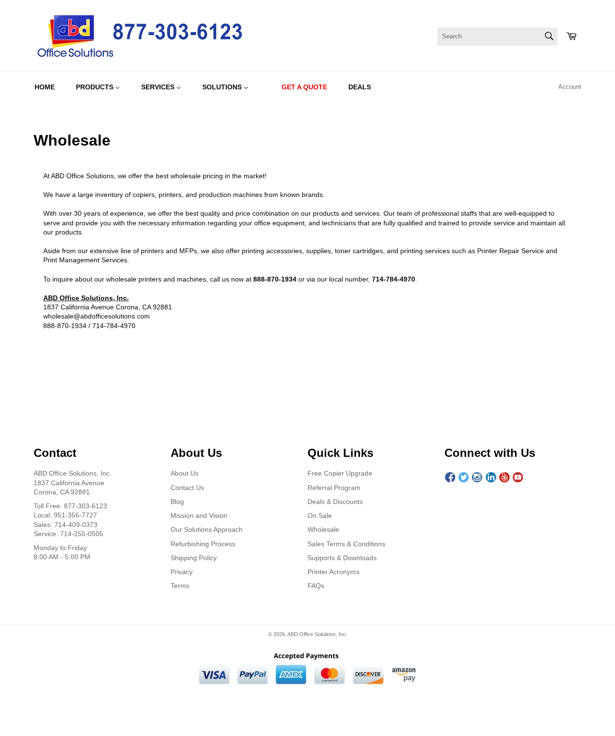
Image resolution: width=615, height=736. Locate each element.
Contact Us (187, 487)
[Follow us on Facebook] (450, 477)
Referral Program (334, 487)
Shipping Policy (194, 558)
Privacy (182, 572)
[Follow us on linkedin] (491, 477)
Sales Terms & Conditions (346, 544)
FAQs (316, 585)
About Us (184, 473)
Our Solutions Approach (207, 529)
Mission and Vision (199, 515)
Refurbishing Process (203, 544)
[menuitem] (44, 87)
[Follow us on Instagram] (477, 477)
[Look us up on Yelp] (504, 477)
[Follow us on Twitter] (463, 477)
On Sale (320, 515)
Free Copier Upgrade (340, 473)
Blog (177, 501)
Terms (180, 585)
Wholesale (323, 529)
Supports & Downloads (342, 558)
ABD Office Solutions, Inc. (317, 634)
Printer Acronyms (333, 572)
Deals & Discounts (335, 501)
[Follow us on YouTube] (518, 477)
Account (569, 86)
